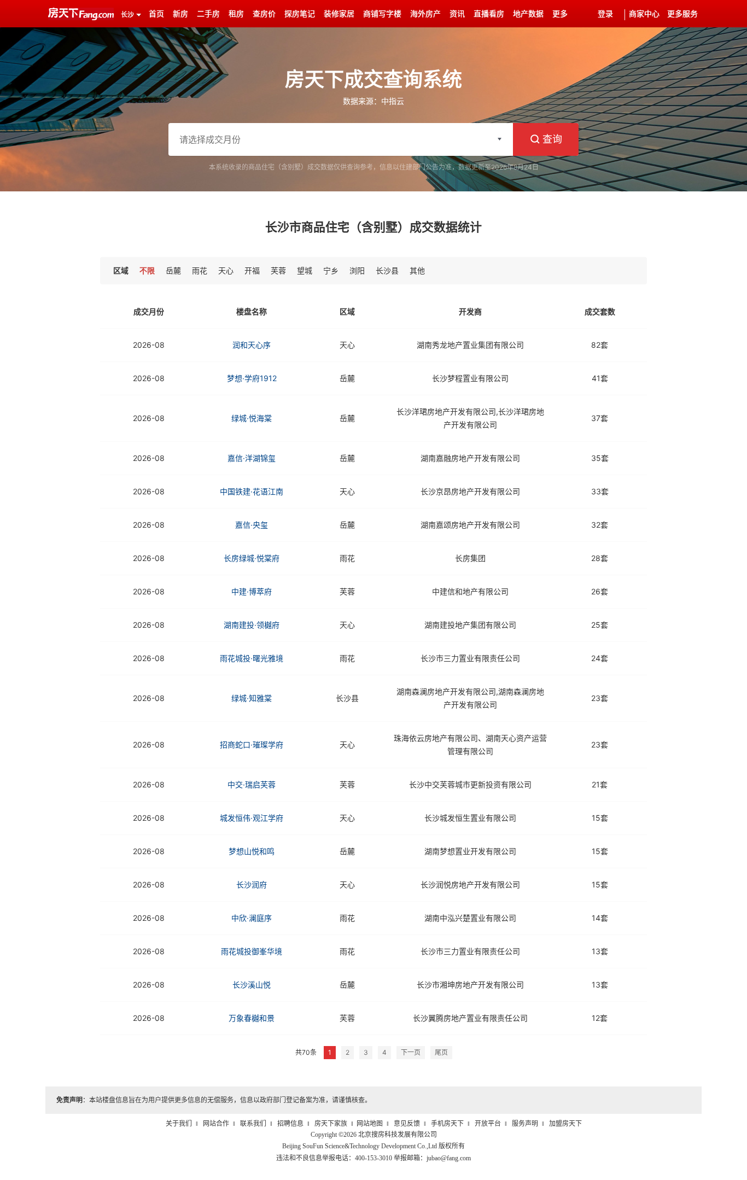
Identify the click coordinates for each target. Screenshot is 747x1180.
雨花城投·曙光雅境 (251, 658)
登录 (605, 14)
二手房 (208, 14)
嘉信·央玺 (251, 524)
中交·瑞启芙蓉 (251, 784)
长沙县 (387, 270)
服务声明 (525, 1124)
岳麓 (173, 270)
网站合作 (216, 1124)
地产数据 (528, 14)
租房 (236, 14)
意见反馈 (407, 1124)
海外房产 (425, 14)
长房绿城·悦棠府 (251, 558)
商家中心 (644, 14)
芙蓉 (278, 270)
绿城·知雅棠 (251, 698)
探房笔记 (299, 14)
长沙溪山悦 (251, 984)
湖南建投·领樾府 (251, 624)
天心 (226, 270)
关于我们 (179, 1124)
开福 (252, 270)
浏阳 (357, 270)
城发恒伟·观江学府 (251, 817)
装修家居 (339, 14)
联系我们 (253, 1124)
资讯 (457, 14)
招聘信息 (290, 1124)
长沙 (127, 15)
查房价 (264, 14)
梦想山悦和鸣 (252, 851)
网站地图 (370, 1124)
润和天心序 (251, 344)
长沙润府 (251, 884)
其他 (417, 270)
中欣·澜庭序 (251, 917)
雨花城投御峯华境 (251, 951)
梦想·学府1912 (252, 378)
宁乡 (331, 270)
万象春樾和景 (252, 1018)
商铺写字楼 (382, 14)
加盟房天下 (565, 1124)
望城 (304, 270)
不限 (147, 270)
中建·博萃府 (251, 591)
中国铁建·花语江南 (251, 491)
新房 (180, 14)
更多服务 (682, 14)
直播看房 (489, 14)
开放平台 (488, 1124)
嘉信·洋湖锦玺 (251, 458)
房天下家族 (330, 1124)
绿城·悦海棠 (251, 418)
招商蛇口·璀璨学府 (251, 744)
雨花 (199, 270)
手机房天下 (447, 1124)
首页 (156, 14)
